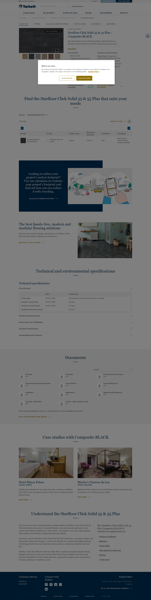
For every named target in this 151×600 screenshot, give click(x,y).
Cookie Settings (67, 78)
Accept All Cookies (84, 78)
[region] (76, 72)
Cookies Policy (93, 72)
